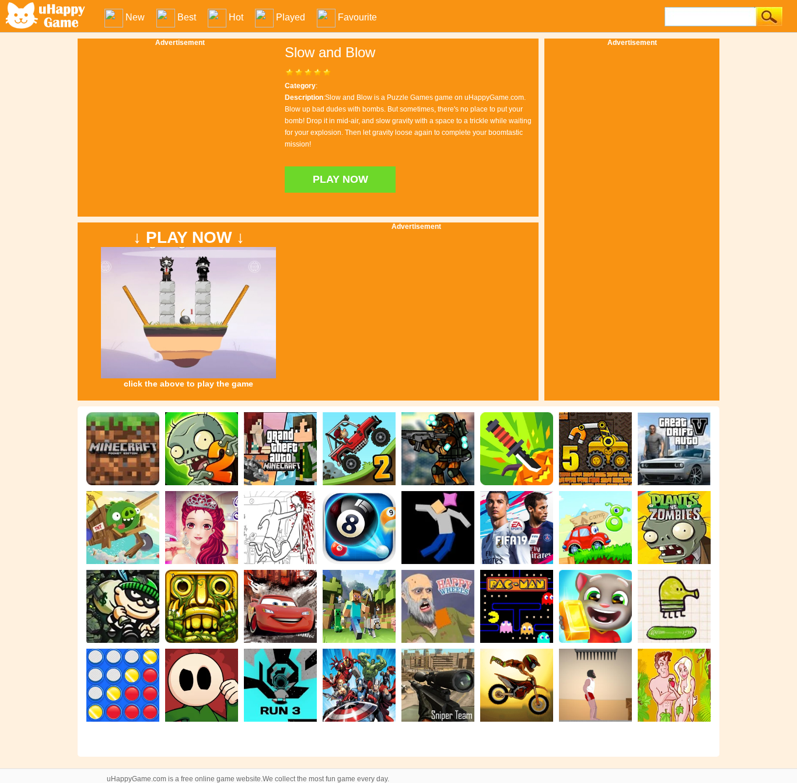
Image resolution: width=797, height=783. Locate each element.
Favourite (357, 17)
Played (290, 17)
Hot (236, 17)
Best (186, 17)
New (135, 17)
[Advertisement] (631, 222)
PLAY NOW (340, 179)
